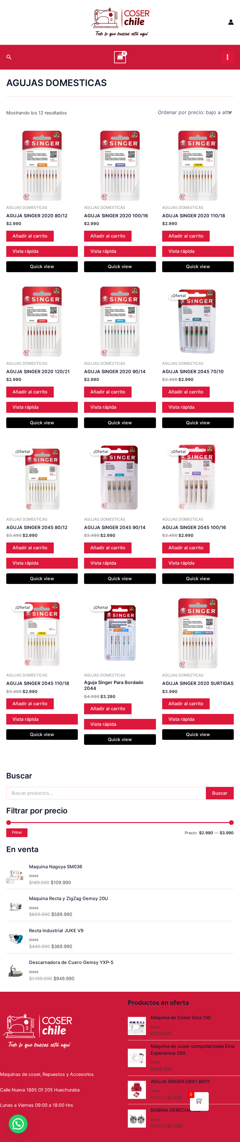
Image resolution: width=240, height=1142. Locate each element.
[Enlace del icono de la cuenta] (231, 22)
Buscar (220, 793)
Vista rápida (25, 251)
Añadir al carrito (30, 236)
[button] (18, 1124)
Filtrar (17, 832)
